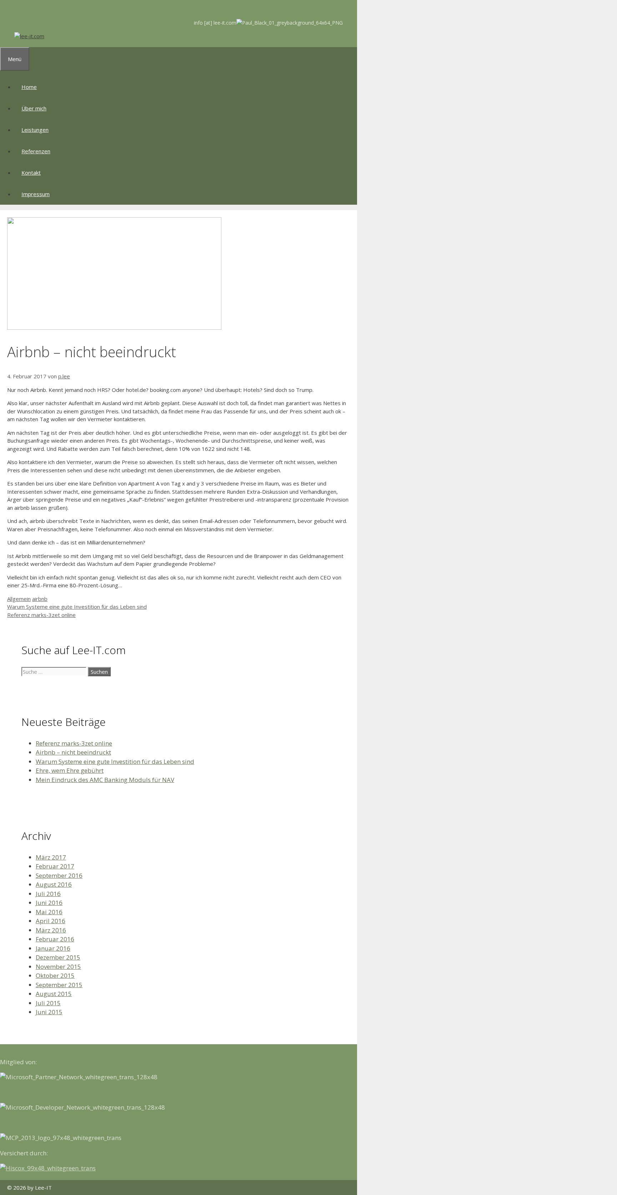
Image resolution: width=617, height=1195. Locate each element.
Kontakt (31, 172)
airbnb (39, 598)
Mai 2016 (49, 912)
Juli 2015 (48, 1003)
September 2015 (59, 985)
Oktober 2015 (55, 975)
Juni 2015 (49, 1012)
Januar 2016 (53, 948)
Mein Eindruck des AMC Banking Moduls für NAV (105, 780)
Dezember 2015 (58, 957)
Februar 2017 (55, 866)
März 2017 (51, 857)
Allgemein (19, 598)
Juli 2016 (48, 894)
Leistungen (35, 129)
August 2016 (54, 884)
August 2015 (54, 994)
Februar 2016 (55, 939)
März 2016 (51, 930)
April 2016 (50, 921)
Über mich (33, 108)
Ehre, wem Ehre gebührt (70, 770)
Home (29, 86)
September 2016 (59, 875)
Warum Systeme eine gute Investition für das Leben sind (77, 606)
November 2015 (58, 966)
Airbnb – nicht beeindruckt (73, 752)
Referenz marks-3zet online (41, 614)
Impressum (35, 194)
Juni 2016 (49, 902)
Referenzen (35, 151)
